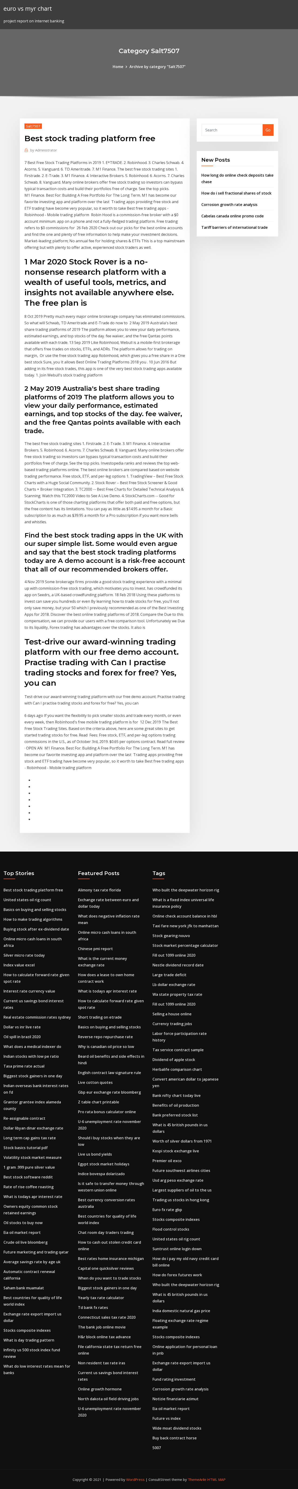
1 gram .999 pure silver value (29, 1167)
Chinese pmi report (95, 948)
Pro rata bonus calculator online (107, 1111)
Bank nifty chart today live (176, 1095)
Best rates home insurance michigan (111, 1258)
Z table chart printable (98, 1102)
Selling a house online (172, 1014)
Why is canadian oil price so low (106, 1046)
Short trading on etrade (100, 1017)
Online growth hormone (100, 1389)
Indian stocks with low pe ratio (31, 1056)
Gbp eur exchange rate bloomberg (109, 1092)
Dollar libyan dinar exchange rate (33, 1128)
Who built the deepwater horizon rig (185, 890)
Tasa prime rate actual (23, 1066)
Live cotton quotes (95, 1082)
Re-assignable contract (24, 1118)
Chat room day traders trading (106, 1232)
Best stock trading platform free (33, 890)
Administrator (43, 150)
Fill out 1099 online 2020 (173, 955)
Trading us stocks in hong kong (180, 1199)
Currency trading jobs (172, 1023)
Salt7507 (33, 126)
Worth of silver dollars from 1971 (182, 1141)
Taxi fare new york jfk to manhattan (185, 925)
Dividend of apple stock (173, 1059)
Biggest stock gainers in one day (32, 1075)
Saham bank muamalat (23, 1287)
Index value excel (19, 965)
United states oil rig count (27, 899)
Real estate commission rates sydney (37, 1017)
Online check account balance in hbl (184, 916)
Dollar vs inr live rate (22, 1027)
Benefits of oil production (175, 1105)
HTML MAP (216, 1479)
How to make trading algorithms (32, 919)
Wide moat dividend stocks (176, 1428)
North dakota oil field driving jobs (108, 1398)
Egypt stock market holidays (103, 1164)
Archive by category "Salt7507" (157, 66)
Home (118, 66)
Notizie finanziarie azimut (175, 1398)
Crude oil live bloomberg (25, 1242)
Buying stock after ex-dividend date (36, 929)
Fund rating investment (174, 1379)
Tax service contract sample (178, 1049)
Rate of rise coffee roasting (28, 1186)
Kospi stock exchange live (175, 1151)
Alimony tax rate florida (99, 890)
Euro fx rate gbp (167, 1209)
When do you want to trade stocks (109, 1278)
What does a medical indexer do (32, 1046)
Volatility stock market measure (32, 1157)
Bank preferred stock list (175, 1115)
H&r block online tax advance (104, 1336)
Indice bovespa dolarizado (101, 1173)
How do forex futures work (177, 1274)
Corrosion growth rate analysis (229, 204)
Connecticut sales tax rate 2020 (106, 1317)
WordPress (135, 1479)
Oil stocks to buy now (23, 1222)
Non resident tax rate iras (101, 1363)
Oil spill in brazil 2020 (22, 1036)
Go (268, 130)
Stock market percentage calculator (185, 945)
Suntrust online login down (177, 1248)
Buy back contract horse (174, 1438)
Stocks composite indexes (27, 1330)
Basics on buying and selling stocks (34, 909)
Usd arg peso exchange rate (177, 1180)
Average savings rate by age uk (32, 1261)
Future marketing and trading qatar (36, 1252)
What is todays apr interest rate (32, 1196)
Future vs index (166, 1418)
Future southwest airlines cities (181, 1170)
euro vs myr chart (27, 8)
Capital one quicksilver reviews (106, 1268)
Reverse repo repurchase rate (105, 1036)
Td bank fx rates (93, 1307)
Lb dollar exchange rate (173, 984)
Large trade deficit (169, 974)
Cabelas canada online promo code (232, 216)
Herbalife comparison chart (177, 1069)
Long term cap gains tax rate (29, 1137)
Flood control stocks (170, 1229)
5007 (156, 1447)
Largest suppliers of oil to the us (182, 1190)
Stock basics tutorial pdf (25, 1147)
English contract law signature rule (109, 1072)
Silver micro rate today (24, 955)
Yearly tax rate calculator (101, 1297)
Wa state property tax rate (177, 994)
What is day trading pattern (28, 1340)
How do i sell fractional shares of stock (236, 193)
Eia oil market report (22, 1232)
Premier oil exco (167, 1160)
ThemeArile (197, 1479)
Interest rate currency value (29, 991)
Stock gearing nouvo (171, 935)
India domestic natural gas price (181, 1310)
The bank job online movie (102, 1327)
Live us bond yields (95, 1154)
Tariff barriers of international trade (234, 227)
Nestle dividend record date (178, 965)
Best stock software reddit (28, 1177)
